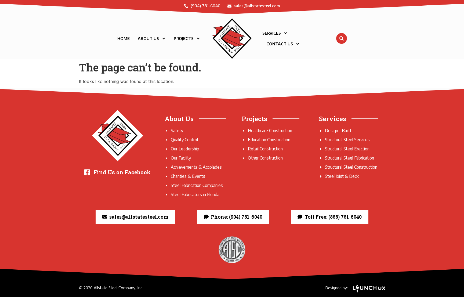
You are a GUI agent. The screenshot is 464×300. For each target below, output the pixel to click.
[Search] (341, 38)
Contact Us (279, 43)
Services (271, 33)
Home (123, 38)
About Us (148, 38)
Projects (184, 38)
